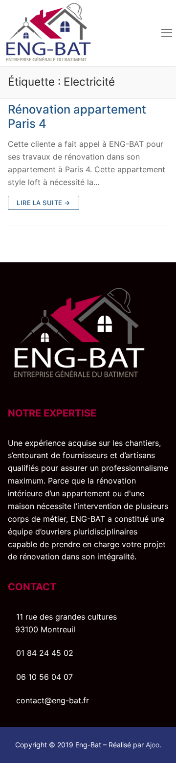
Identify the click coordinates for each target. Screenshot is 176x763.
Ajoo (152, 744)
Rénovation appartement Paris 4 (77, 116)
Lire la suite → (43, 203)
